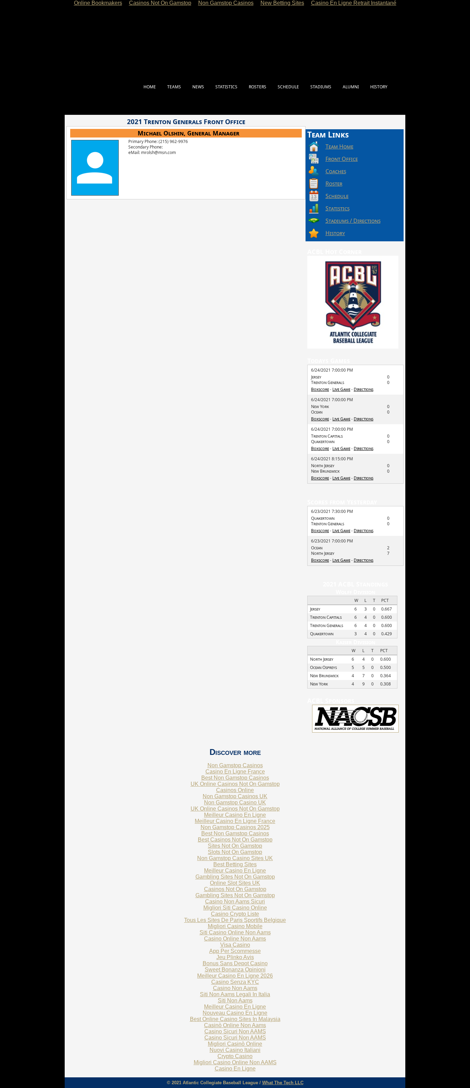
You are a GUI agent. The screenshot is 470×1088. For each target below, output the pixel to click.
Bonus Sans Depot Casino (235, 963)
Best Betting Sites (235, 864)
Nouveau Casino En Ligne (235, 1013)
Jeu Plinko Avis (235, 957)
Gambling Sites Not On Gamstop (235, 877)
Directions (363, 389)
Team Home (339, 146)
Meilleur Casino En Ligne (235, 815)
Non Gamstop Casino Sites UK (235, 858)
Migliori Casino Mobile (235, 926)
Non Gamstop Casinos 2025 (235, 827)
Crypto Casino (235, 1056)
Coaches (335, 171)
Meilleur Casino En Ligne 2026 (235, 976)
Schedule (337, 196)
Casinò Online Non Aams (235, 1025)
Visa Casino (235, 945)
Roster (333, 183)
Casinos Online (235, 790)
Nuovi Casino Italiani (235, 1050)
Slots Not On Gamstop (235, 852)
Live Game (341, 389)
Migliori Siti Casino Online (235, 908)
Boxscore (320, 389)
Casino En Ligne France (235, 771)
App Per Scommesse (235, 951)
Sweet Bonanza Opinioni (235, 969)
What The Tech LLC (282, 1082)
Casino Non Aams (235, 988)
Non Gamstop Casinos (235, 765)
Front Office (341, 159)
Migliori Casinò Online (235, 1044)
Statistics (337, 208)
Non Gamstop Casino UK (235, 802)
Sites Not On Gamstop (235, 846)
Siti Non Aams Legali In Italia (235, 994)
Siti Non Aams (235, 1000)
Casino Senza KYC (235, 982)
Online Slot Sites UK (235, 883)
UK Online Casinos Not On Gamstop (235, 784)
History (335, 233)
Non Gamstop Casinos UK (235, 796)
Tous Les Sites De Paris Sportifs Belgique (235, 920)
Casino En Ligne (235, 1068)
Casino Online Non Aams (235, 939)
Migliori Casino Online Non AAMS (235, 1062)
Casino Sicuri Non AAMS (235, 1031)
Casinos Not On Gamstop (235, 889)
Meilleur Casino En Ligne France (235, 821)
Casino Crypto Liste (235, 914)
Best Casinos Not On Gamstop (235, 840)
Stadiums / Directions (353, 220)
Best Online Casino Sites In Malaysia (235, 1019)
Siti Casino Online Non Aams (235, 932)
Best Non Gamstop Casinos (235, 778)
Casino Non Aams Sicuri (235, 901)
